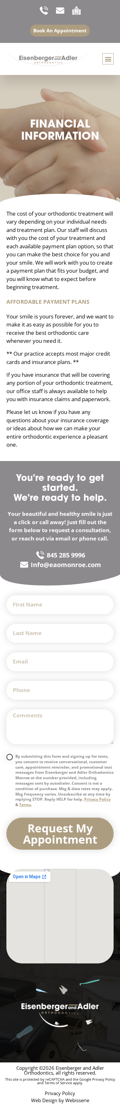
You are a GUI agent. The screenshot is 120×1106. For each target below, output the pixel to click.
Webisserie (77, 1100)
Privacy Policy (97, 799)
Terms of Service (58, 1082)
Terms (25, 804)
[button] (108, 58)
